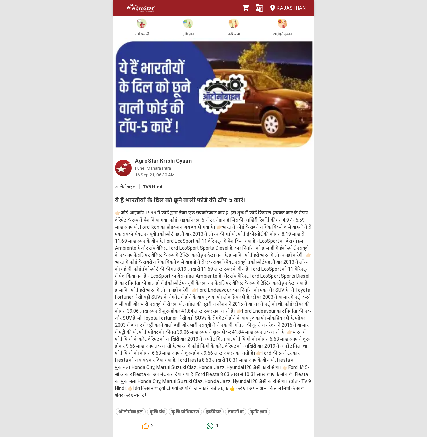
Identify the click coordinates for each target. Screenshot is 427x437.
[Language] (259, 8)
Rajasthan (291, 8)
